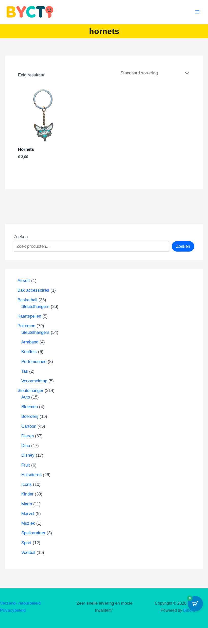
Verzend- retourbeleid (20, 603)
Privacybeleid (13, 610)
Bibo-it (189, 610)
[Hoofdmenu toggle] (197, 12)
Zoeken (21, 236)
